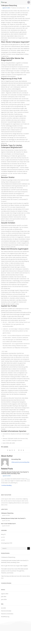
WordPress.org (5, 616)
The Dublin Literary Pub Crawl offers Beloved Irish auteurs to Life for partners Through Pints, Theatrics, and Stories (14, 571)
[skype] (23, 450)
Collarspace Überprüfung (7, 513)
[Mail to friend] (16, 450)
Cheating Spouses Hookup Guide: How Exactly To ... (13, 518)
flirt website (4, 447)
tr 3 (2, 540)
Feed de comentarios (7, 614)
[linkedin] (19, 450)
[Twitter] (8, 450)
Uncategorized (5, 543)
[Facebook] (10, 450)
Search (28, 548)
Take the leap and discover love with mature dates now (15, 577)
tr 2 (2, 537)
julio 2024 (3, 596)
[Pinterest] (14, 450)
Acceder (3, 608)
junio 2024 (4, 599)
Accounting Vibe (21, 8)
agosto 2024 (4, 593)
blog (2, 534)
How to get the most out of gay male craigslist (14, 565)
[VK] (12, 450)
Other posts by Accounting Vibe (20, 462)
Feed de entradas (6, 611)
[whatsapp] (21, 450)
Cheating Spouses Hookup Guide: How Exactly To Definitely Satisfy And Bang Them (15, 472)
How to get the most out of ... (9, 523)
